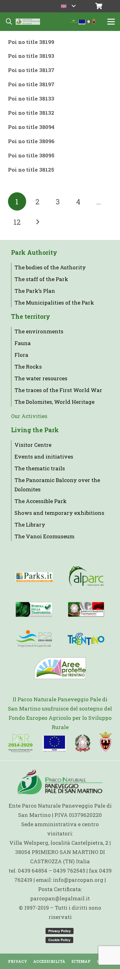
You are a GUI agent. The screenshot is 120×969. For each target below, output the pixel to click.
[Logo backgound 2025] (28, 22)
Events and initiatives (43, 456)
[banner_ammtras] (86, 609)
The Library (29, 524)
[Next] (37, 222)
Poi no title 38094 (31, 126)
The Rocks (28, 366)
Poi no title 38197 (31, 84)
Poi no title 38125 (31, 169)
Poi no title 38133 (31, 98)
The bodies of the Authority (50, 267)
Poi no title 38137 (31, 70)
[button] (68, 6)
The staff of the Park (41, 279)
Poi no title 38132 (31, 112)
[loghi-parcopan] (83, 22)
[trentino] (86, 638)
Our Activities (29, 416)
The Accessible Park (40, 501)
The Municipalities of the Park (54, 302)
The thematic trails (39, 468)
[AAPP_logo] (60, 668)
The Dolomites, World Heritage (54, 401)
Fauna (22, 343)
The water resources (40, 378)
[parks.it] (34, 577)
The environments (38, 331)
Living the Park (35, 430)
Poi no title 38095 (31, 155)
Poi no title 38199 (31, 41)
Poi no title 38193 (31, 55)
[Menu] (111, 21)
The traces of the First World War (58, 390)
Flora (21, 354)
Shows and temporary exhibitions (59, 512)
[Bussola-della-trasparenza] (34, 609)
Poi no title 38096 (31, 141)
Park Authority (34, 252)
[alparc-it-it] (86, 576)
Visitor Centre (32, 444)
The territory (30, 316)
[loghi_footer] (60, 742)
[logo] (34, 638)
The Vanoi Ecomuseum (44, 536)
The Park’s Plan (34, 290)
